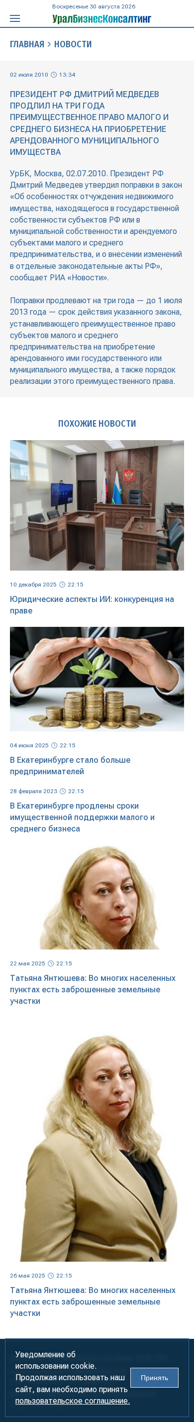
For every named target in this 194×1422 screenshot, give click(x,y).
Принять (154, 1378)
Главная (27, 44)
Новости (73, 44)
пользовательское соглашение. (72, 1401)
